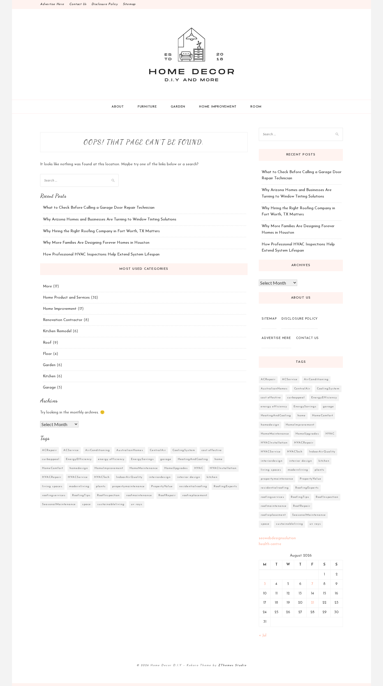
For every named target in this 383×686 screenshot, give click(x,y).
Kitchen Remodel (57, 331)
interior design (188, 477)
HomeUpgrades (176, 468)
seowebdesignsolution (277, 538)
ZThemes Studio (232, 665)
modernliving (79, 486)
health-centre (270, 544)
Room (256, 106)
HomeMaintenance (144, 468)
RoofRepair (167, 495)
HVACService (78, 477)
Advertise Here (52, 4)
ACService (71, 450)
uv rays (136, 504)
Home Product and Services (66, 297)
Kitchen (49, 376)
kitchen (212, 477)
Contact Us (78, 4)
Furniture (147, 106)
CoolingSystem (183, 450)
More (47, 286)
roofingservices (54, 495)
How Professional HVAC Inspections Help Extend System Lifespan (101, 254)
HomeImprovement (108, 468)
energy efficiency (111, 459)
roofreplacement (194, 495)
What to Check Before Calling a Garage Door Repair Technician (98, 208)
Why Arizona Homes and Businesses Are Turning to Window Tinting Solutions (109, 219)
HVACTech (102, 477)
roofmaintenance (139, 495)
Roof (47, 343)
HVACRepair (51, 477)
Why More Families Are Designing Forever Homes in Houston (96, 243)
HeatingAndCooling (193, 459)
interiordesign (160, 477)
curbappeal (50, 459)
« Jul (262, 635)
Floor (47, 354)
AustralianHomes (129, 450)
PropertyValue (162, 486)
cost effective (212, 450)
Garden (178, 106)
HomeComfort (52, 468)
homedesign (79, 468)
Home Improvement (218, 106)
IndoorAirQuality (129, 477)
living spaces (52, 486)
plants (101, 486)
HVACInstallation (223, 468)
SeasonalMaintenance (59, 504)
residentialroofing (193, 486)
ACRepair (49, 450)
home (218, 459)
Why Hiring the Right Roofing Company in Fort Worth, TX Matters (101, 231)
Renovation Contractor (62, 320)
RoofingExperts (225, 486)
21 (312, 602)
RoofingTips (81, 495)
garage (165, 459)
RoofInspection (108, 495)
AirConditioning (97, 450)
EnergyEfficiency (79, 459)
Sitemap (129, 4)
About (118, 106)
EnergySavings (142, 459)
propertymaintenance (128, 486)
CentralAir (158, 450)
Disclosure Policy (104, 4)
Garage (49, 387)
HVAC (198, 468)
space (86, 504)
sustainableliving (110, 504)
